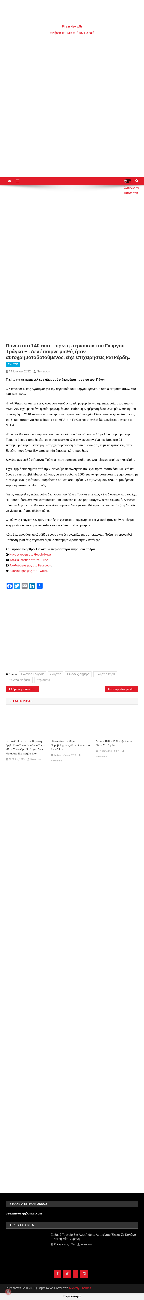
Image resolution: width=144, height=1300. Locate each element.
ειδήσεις (55, 674)
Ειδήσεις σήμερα (78, 674)
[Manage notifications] (8, 1292)
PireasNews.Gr (72, 26)
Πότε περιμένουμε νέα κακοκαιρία (123, 689)
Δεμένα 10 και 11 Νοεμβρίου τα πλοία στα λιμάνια (114, 743)
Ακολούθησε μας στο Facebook (30, 565)
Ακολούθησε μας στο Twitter (28, 571)
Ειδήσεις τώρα (105, 674)
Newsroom (44, 371)
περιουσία (43, 680)
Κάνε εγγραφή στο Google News (30, 554)
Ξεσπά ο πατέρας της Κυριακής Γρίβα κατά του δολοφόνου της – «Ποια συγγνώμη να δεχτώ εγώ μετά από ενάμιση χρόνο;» (25, 747)
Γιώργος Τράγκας (32, 674)
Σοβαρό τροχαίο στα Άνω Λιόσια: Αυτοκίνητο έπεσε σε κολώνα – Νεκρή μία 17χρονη (93, 1237)
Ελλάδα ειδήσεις (20, 680)
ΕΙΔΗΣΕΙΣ (13, 364)
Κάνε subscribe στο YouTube (29, 560)
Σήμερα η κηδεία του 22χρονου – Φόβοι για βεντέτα (25, 689)
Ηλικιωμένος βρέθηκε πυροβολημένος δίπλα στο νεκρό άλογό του (70, 745)
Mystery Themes (80, 1288)
